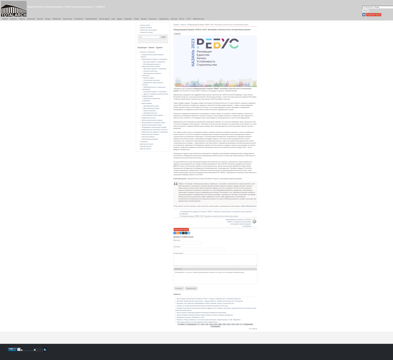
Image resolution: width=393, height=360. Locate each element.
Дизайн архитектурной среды (152, 125)
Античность (153, 19)
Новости (22, 19)
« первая (182, 324)
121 (224, 324)
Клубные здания (148, 78)
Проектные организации (148, 30)
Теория (136, 19)
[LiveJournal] (186, 233)
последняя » (216, 326)
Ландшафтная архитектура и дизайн (154, 127)
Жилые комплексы (149, 110)
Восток (181, 19)
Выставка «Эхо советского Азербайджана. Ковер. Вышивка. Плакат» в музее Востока (205, 303)
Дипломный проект (146, 144)
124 (238, 324)
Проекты (40, 19)
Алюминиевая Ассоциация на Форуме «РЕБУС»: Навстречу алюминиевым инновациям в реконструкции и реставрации (238, 223)
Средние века (164, 19)
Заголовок (176, 246)
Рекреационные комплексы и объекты (155, 129)
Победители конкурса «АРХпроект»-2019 (190, 317)
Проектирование (91, 19)
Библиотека (57, 19)
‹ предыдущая (191, 324)
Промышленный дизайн (150, 139)
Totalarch (5, 19)
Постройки (143, 141)
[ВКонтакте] (174, 233)
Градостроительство (149, 118)
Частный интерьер (148, 136)
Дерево (119, 19)
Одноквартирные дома (151, 106)
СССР (188, 19)
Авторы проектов (146, 27)
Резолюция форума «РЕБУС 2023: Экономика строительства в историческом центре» (210, 216)
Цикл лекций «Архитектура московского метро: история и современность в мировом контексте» (209, 298)
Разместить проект (146, 32)
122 (229, 324)
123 (233, 324)
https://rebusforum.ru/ (249, 206)
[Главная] (14, 9)
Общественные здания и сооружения (154, 59)
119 (216, 324)
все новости (253, 328)
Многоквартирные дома (151, 108)
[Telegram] (189, 233)
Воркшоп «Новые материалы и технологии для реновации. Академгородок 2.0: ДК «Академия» (209, 319)
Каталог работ (145, 25)
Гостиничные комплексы (151, 80)
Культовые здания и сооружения (154, 62)
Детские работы (145, 149)
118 (211, 324)
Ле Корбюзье (78, 19)
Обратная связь (198, 19)
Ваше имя (176, 240)
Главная (176, 24)
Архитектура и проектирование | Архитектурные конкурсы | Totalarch (66, 7)
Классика (174, 19)
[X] (183, 233)
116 (203, 324)
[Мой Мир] (180, 233)
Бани (113, 19)
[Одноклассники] (177, 233)
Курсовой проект (146, 146)
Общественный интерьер (150, 134)
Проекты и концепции (147, 52)
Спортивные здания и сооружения (155, 91)
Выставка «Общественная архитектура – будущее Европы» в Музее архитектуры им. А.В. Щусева (210, 301)
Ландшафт (128, 19)
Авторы (48, 19)
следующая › (248, 324)
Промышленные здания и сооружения (155, 132)
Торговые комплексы (150, 71)
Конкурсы (13, 19)
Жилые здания (104, 19)
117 (207, 324)
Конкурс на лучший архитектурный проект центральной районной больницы (202, 306)
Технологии (31, 19)
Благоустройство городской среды (153, 122)
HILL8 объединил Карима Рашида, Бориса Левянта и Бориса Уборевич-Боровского (205, 315)
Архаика (144, 19)
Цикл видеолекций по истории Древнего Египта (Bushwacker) (197, 322)
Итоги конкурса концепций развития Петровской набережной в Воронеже (201, 312)
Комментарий (178, 253)
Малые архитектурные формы (152, 120)
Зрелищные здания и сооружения (154, 68)
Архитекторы (67, 19)
